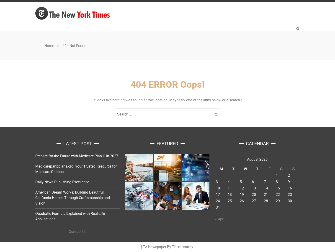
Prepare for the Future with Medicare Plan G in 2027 (76, 156)
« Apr (219, 219)
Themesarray (182, 247)
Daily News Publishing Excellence (62, 182)
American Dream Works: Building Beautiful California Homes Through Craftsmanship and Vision (72, 197)
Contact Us (77, 231)
